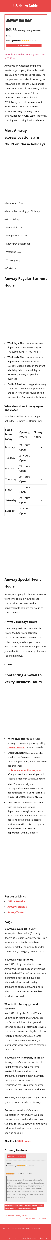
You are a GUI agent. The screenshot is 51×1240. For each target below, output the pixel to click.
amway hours (10, 1209)
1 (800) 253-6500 (16, 747)
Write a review (24, 45)
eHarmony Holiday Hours (16, 1215)
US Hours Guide (25, 5)
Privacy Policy (44, 1238)
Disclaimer (32, 1238)
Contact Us (22, 1238)
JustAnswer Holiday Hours (35, 1219)
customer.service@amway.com (24, 770)
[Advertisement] (25, 173)
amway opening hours (27, 1209)
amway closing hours (14, 1205)
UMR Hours (23, 1141)
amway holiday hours (34, 1205)
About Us (12, 1238)
